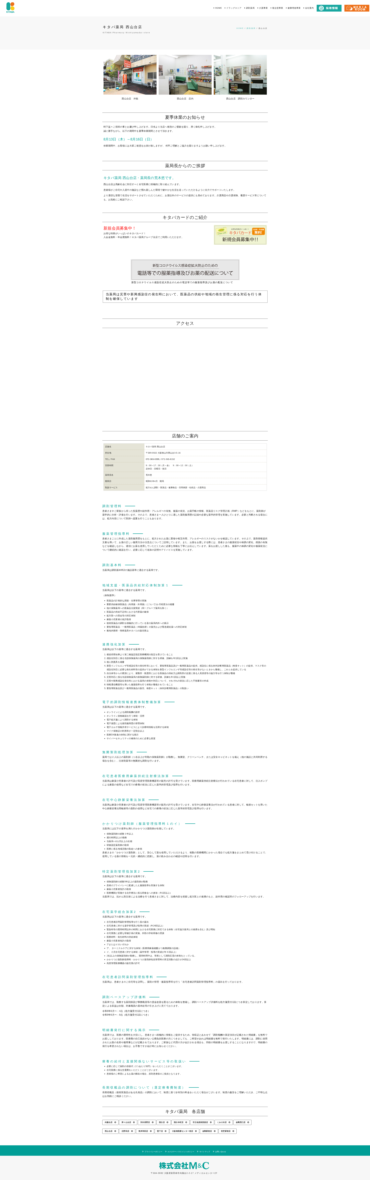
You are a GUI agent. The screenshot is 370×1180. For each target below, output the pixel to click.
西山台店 (109, 1131)
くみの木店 (223, 1122)
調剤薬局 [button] (250, 8)
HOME (240, 28)
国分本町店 (179, 1122)
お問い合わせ (220, 1152)
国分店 (163, 1122)
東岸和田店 (144, 1131)
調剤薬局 (251, 28)
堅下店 (161, 1131)
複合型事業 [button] (277, 8)
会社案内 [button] (309, 8)
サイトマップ (204, 1152)
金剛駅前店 (208, 1131)
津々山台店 (127, 1122)
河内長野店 (146, 1122)
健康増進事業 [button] (294, 8)
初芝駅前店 (227, 1131)
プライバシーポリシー (153, 1152)
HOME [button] (218, 8)
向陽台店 (109, 1122)
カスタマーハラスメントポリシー (181, 1152)
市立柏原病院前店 (201, 1122)
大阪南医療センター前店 (183, 1131)
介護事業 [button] (263, 8)
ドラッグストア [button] (234, 8)
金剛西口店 (241, 1122)
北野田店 (126, 1131)
